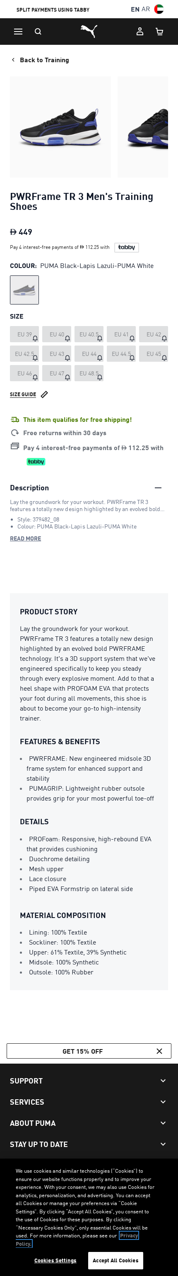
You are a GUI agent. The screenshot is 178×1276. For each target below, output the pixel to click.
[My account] (140, 31)
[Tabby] (126, 248)
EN (135, 9)
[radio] (24, 289)
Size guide (23, 394)
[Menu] (18, 31)
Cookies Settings (55, 1260)
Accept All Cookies (115, 1260)
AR (146, 9)
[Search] (38, 31)
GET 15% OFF (83, 1051)
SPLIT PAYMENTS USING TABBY (53, 10)
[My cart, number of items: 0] (160, 31)
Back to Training (44, 59)
